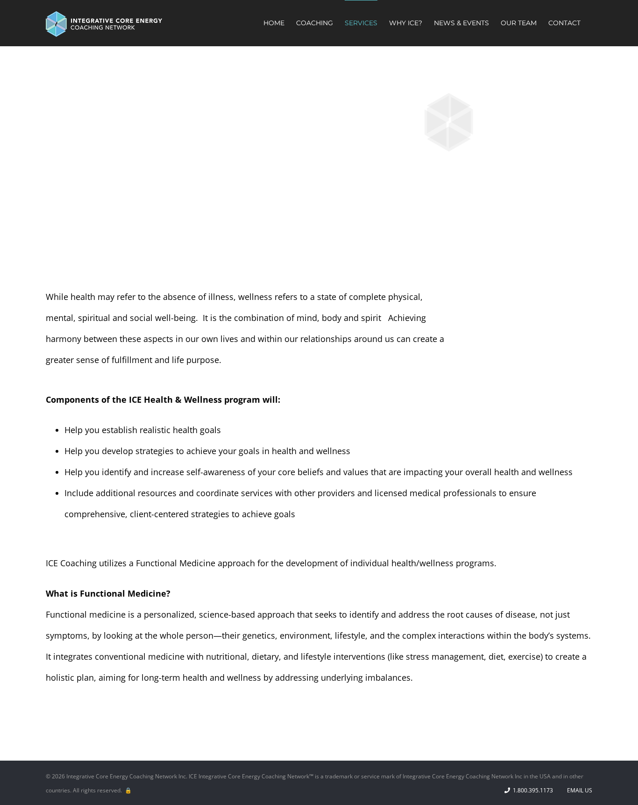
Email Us (578, 790)
